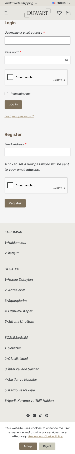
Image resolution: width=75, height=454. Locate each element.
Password (19, 52)
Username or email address (31, 32)
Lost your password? (19, 116)
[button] (61, 3)
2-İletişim (12, 253)
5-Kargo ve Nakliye (20, 390)
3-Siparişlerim (16, 300)
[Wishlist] (59, 13)
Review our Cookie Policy (45, 436)
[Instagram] (34, 415)
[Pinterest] (46, 415)
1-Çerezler (13, 348)
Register (15, 203)
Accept (28, 446)
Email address (22, 144)
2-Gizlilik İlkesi (16, 359)
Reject (47, 446)
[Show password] (66, 60)
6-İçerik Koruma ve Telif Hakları (29, 400)
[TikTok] (40, 415)
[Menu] (6, 13)
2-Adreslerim (15, 290)
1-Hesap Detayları (19, 279)
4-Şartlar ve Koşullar (21, 379)
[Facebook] (28, 415)
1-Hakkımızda (15, 242)
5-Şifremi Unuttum (19, 321)
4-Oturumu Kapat (18, 311)
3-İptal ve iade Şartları (22, 369)
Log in (13, 104)
